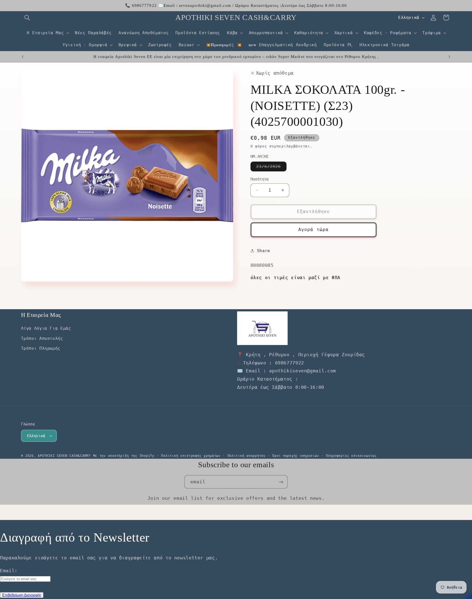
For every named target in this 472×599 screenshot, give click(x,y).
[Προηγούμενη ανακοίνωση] (23, 56)
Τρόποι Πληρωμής (40, 348)
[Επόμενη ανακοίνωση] (449, 56)
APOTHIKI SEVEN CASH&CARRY (64, 456)
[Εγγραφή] (281, 482)
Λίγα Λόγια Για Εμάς (46, 328)
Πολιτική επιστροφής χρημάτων (190, 456)
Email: (8, 570)
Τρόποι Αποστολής (42, 338)
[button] (27, 17)
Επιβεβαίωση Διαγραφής (21, 595)
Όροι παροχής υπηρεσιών (295, 456)
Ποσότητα (259, 179)
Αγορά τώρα (313, 229)
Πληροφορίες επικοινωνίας (351, 456)
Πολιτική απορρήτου (247, 456)
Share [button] (263, 250)
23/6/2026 (271, 167)
